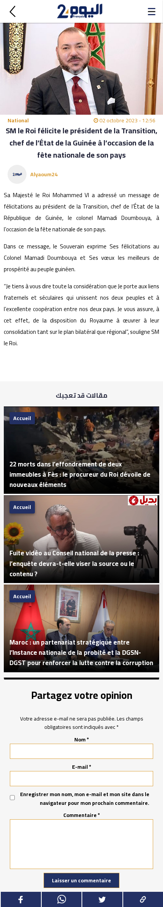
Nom (81, 739)
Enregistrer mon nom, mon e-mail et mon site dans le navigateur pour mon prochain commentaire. (84, 798)
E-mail (81, 767)
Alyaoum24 (44, 174)
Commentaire (81, 815)
